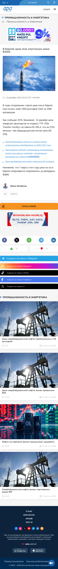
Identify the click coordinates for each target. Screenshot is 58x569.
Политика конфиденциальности (40, 561)
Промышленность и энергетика (24, 21)
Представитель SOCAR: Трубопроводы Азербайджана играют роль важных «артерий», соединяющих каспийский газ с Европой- (29, 153)
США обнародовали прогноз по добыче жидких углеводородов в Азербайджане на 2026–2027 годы (28, 143)
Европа (14, 194)
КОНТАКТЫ (29, 515)
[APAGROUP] (29, 544)
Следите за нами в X (16, 286)
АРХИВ (29, 518)
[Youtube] (29, 529)
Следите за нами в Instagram (19, 266)
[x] (24, 529)
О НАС (29, 511)
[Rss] (42, 529)
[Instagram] (20, 529)
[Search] (48, 3)
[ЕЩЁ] (54, 9)
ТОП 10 (29, 522)
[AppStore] (38, 550)
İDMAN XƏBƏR (29, 206)
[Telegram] (33, 529)
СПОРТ (46, 9)
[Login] (54, 2)
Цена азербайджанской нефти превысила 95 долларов (29, 161)
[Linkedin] (37, 529)
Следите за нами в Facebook (19, 280)
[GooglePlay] (20, 550)
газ (5, 194)
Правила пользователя (14, 561)
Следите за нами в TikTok (18, 273)
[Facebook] (16, 529)
